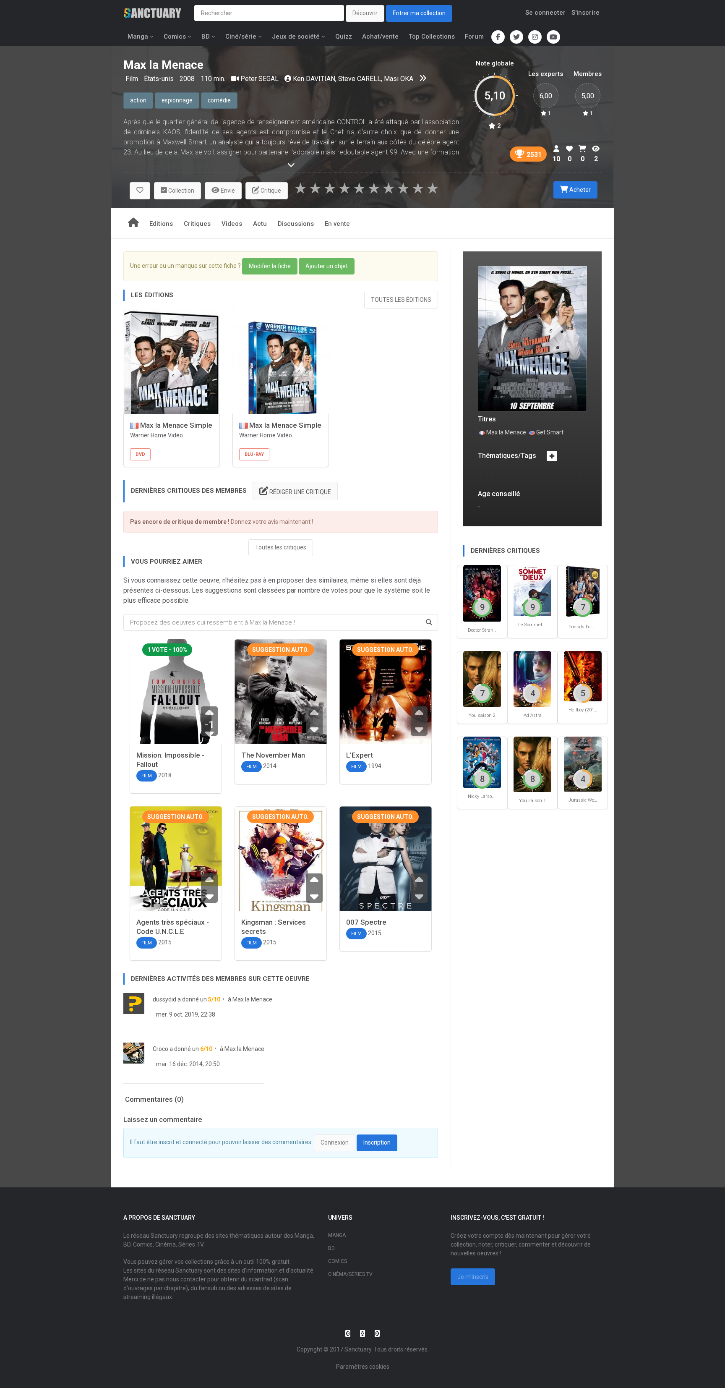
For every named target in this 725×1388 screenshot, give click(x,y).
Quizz (343, 36)
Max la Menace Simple (175, 425)
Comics (175, 36)
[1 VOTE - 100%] (176, 702)
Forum (474, 36)
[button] (140, 190)
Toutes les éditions (401, 299)
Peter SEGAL (259, 79)
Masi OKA (398, 79)
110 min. (213, 79)
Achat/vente (380, 36)
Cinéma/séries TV (350, 1274)
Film (132, 79)
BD (205, 36)
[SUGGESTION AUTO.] (281, 700)
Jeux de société (296, 36)
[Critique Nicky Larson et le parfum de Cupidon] (482, 762)
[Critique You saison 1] (532, 764)
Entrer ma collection (419, 13)
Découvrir (365, 13)
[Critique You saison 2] (482, 678)
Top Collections (432, 36)
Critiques (197, 223)
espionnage (177, 100)
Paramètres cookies (362, 1366)
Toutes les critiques (280, 547)
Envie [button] (227, 190)
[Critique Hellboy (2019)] (583, 676)
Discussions (296, 223)
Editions (161, 223)
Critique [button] (270, 190)
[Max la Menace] (532, 338)
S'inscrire (585, 12)
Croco (160, 1049)
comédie (219, 100)
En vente (337, 223)
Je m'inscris (472, 1276)
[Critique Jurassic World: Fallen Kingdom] (583, 763)
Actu (260, 223)
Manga (138, 36)
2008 (187, 79)
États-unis (159, 79)
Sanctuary (357, 1349)
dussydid (164, 999)
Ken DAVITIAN (314, 79)
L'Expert (359, 755)
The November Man (273, 755)
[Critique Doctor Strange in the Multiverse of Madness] (482, 592)
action (138, 100)
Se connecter (545, 12)
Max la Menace (252, 999)
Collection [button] (180, 190)
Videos (232, 223)
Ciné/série (240, 36)
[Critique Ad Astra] (532, 678)
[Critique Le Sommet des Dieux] (532, 590)
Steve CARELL (359, 79)
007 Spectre (366, 922)
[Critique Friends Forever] (583, 591)
